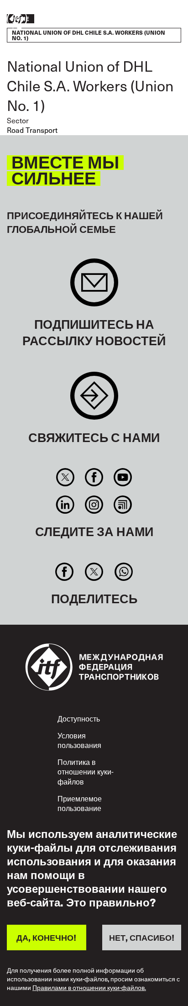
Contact (94, 400)
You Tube (123, 477)
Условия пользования (79, 740)
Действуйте (154, 20)
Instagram (94, 504)
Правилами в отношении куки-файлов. (89, 988)
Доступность (78, 718)
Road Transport (32, 129)
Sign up (94, 287)
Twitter (65, 477)
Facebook (94, 477)
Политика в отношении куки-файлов (85, 771)
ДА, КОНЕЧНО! (46, 937)
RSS (123, 504)
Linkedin (65, 504)
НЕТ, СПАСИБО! (141, 937)
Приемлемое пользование (79, 803)
